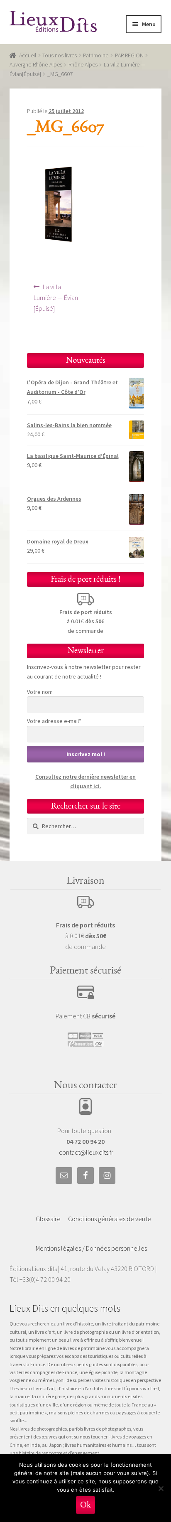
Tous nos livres (59, 55)
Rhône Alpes (83, 64)
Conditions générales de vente (109, 1219)
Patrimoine (95, 55)
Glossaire (48, 1219)
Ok (85, 1504)
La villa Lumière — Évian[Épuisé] (56, 297)
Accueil (27, 55)
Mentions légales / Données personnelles (91, 1248)
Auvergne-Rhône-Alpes (36, 64)
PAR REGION (129, 55)
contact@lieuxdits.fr (86, 1152)
